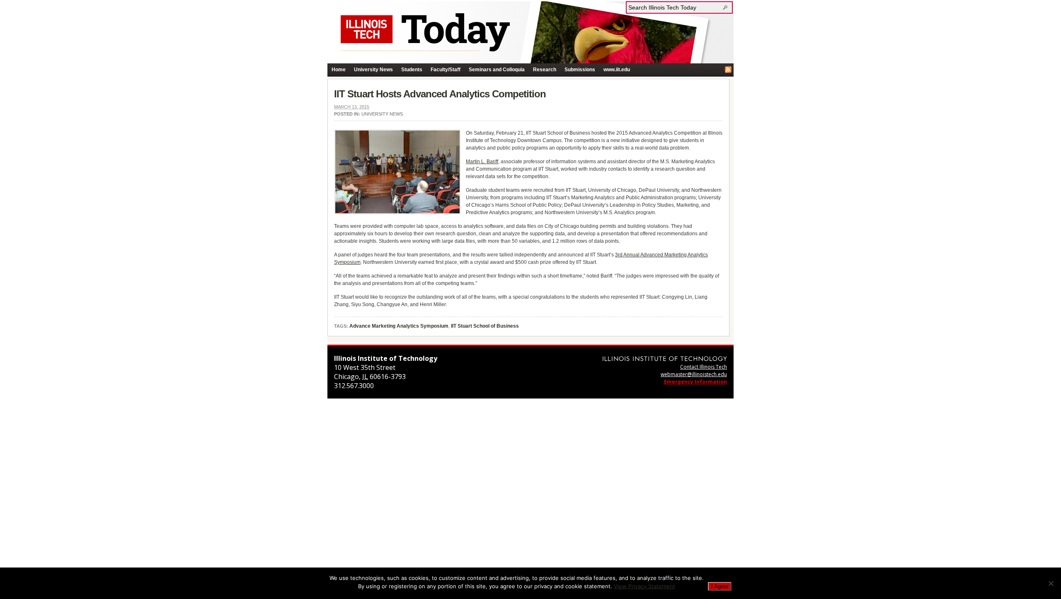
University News (373, 69)
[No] (1050, 583)
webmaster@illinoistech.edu (694, 374)
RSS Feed (728, 69)
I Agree (719, 586)
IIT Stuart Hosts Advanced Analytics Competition (440, 93)
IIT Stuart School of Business (485, 326)
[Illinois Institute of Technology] (665, 358)
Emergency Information (695, 381)
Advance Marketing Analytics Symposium (398, 326)
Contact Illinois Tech (703, 366)
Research (544, 69)
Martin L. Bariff (482, 161)
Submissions (579, 69)
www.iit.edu (616, 69)
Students (411, 69)
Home (339, 69)
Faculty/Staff (445, 69)
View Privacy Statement (644, 586)
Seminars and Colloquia (497, 69)
